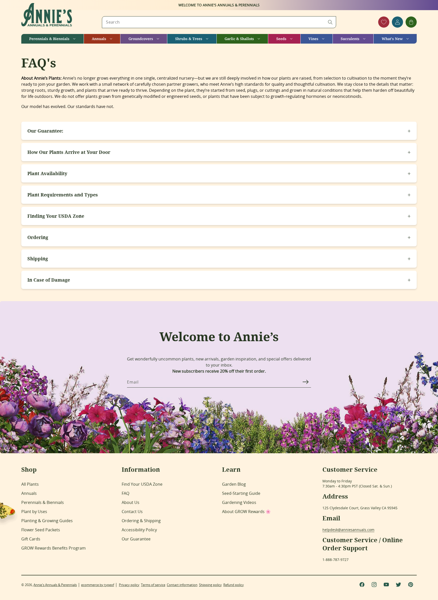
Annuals (29, 493)
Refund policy (233, 585)
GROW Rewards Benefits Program (53, 548)
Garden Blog (234, 484)
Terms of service (153, 585)
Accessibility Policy (139, 530)
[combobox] (219, 22)
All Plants (30, 484)
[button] (52, 39)
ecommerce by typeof (97, 585)
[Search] (330, 22)
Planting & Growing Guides (47, 520)
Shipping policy (210, 585)
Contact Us (132, 511)
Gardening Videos (239, 502)
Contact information (182, 585)
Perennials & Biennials (42, 502)
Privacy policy (129, 585)
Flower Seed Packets (40, 530)
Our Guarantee (136, 539)
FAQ (125, 493)
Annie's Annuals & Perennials (55, 585)
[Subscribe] (305, 381)
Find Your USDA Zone (142, 484)
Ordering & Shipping (141, 520)
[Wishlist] (383, 22)
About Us (130, 502)
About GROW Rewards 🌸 (246, 511)
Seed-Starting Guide (241, 493)
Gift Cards (30, 539)
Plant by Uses (34, 511)
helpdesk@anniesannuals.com (348, 529)
